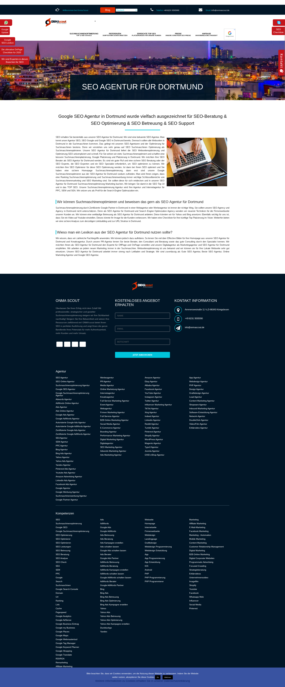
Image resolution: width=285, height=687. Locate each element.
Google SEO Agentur (65, 389)
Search (59, 581)
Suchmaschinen (63, 585)
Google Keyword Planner (67, 647)
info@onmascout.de (220, 10)
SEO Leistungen (63, 546)
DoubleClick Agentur (198, 420)
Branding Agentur (108, 431)
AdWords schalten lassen (112, 573)
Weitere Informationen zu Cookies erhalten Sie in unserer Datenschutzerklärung (142, 680)
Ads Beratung (106, 539)
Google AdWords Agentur (67, 418)
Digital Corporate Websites (201, 558)
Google (59, 577)
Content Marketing (198, 543)
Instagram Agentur (153, 397)
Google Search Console (67, 589)
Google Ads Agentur (65, 415)
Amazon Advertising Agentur (69, 476)
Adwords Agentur (64, 399)
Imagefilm (193, 581)
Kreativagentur (107, 397)
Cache (59, 608)
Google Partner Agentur (67, 500)
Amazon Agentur (152, 377)
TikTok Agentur (152, 408)
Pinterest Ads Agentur (66, 469)
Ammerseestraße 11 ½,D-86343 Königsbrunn (207, 309)
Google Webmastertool (66, 639)
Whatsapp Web (196, 597)
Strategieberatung (197, 570)
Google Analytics (63, 616)
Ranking (59, 601)
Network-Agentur (197, 416)
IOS (146, 566)
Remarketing (62, 662)
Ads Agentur (61, 407)
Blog (107, 10)
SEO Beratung (62, 554)
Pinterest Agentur (153, 431)
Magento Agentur (153, 443)
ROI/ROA (60, 658)
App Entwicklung (152, 562)
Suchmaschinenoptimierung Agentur (73, 385)
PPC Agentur (62, 445)
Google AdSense (63, 620)
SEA (58, 566)
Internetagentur (107, 393)
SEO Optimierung (64, 535)
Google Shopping (64, 651)
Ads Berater (105, 554)
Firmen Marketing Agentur (112, 412)
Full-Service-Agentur (109, 416)
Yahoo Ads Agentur (64, 461)
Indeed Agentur (152, 416)
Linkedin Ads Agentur (65, 480)
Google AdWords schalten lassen (115, 577)
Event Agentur (106, 404)
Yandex (103, 631)
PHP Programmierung (155, 577)
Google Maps (62, 635)
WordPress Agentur (154, 439)
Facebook (194, 593)
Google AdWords (108, 531)
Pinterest (193, 608)
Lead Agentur (195, 397)
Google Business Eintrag (67, 624)
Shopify (192, 585)
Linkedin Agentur (152, 420)
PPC (58, 573)
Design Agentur (196, 389)
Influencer (194, 601)
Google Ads (105, 527)
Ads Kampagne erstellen (111, 543)
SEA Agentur (61, 438)
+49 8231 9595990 (171, 10)
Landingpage (151, 539)
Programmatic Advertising (201, 562)
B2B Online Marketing (199, 554)
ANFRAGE (206, 34)
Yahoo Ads (105, 612)
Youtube (193, 589)
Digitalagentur (106, 443)
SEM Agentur (62, 442)
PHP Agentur (195, 385)
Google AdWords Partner (112, 585)
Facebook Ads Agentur (66, 484)
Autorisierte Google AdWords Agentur (73, 426)
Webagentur (106, 408)
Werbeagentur (107, 377)
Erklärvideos (195, 573)
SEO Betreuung (63, 550)
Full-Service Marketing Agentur (114, 401)
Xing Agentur (151, 412)
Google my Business (65, 628)
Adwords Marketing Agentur (113, 451)
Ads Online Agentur (65, 411)
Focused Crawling (197, 566)
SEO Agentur (62, 377)
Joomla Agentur (152, 451)
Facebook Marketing (199, 531)
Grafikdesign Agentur (199, 393)
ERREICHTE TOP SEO (146, 34)
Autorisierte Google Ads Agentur (71, 422)
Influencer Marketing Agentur (158, 404)
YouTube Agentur (153, 393)
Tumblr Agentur (152, 428)
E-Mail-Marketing (197, 527)
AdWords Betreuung (109, 562)
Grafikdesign (151, 543)
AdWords (104, 523)
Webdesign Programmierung (158, 546)
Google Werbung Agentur (68, 492)
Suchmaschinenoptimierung (69, 523)
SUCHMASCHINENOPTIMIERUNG (84, 34)
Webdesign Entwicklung (156, 550)
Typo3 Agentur (151, 447)
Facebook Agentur (153, 389)
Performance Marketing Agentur (115, 435)
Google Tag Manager (66, 643)
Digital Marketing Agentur (112, 439)
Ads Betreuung (107, 535)
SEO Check (61, 562)
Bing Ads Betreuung (109, 597)
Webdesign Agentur (198, 381)
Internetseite (150, 527)
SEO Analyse (62, 558)
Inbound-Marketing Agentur (202, 408)
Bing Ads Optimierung (110, 601)
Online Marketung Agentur (112, 389)
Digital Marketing (197, 550)
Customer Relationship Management (206, 546)
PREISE (178, 34)
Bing (102, 589)
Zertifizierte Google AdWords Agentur (73, 434)
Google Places (62, 631)
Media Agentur (107, 385)
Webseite (149, 519)
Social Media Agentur (110, 424)
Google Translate (64, 655)
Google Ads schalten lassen (113, 550)
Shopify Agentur (152, 435)
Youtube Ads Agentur (65, 472)
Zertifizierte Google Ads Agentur (71, 430)
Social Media (195, 604)
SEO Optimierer (63, 539)
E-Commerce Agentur (110, 428)
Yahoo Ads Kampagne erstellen (115, 624)
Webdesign (150, 535)
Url (57, 597)
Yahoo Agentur (62, 457)
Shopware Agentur (198, 404)
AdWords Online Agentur (67, 403)
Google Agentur (63, 488)
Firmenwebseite (152, 531)
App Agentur (195, 377)
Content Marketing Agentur (201, 401)
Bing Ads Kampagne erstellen (114, 604)
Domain (59, 593)
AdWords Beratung (109, 566)
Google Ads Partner (109, 558)
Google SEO (61, 527)
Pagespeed (61, 612)
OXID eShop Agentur (154, 455)
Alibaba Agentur (152, 385)
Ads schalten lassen (109, 546)
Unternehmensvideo (198, 577)
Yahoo (103, 608)
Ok (158, 677)
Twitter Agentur (152, 401)
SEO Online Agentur (65, 381)
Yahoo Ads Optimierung (111, 620)
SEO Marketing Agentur (111, 447)
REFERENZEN (115, 34)
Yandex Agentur (63, 465)
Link (58, 604)
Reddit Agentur (152, 424)
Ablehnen (167, 677)
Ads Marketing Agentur (111, 455)
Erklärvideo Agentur (198, 428)
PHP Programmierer (154, 581)
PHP (147, 573)
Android (148, 570)
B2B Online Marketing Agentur (114, 420)
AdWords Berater (108, 581)
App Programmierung (155, 558)
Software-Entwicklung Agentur (203, 412)
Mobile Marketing (197, 539)
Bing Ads (104, 593)
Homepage (150, 523)
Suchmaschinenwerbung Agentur (71, 496)
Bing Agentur (62, 449)
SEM (58, 570)
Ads (102, 519)
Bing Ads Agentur (64, 453)
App (146, 554)
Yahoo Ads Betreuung (110, 616)
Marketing (194, 519)
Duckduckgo (106, 628)
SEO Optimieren (63, 543)
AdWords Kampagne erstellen (114, 570)
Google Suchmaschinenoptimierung (72, 531)
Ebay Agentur (151, 381)
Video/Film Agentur (198, 424)
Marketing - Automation (200, 535)
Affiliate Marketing (64, 666)
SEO (58, 519)
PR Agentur (105, 381)
